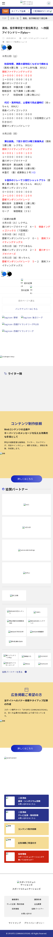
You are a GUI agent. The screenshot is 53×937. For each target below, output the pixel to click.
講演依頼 (37, 899)
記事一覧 (14, 18)
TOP (5, 11)
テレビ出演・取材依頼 (15, 904)
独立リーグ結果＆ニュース (16, 42)
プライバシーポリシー (34, 923)
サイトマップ (15, 923)
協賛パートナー (38, 909)
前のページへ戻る (26, 300)
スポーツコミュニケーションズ (35, 38)
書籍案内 (15, 899)
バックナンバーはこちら (26, 308)
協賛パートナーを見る (12, 671)
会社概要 (37, 904)
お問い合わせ (26, 913)
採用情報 (15, 909)
